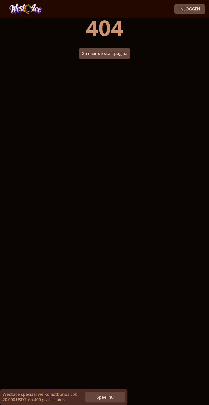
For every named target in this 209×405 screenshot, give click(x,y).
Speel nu (105, 397)
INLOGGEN (189, 9)
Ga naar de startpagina (104, 53)
